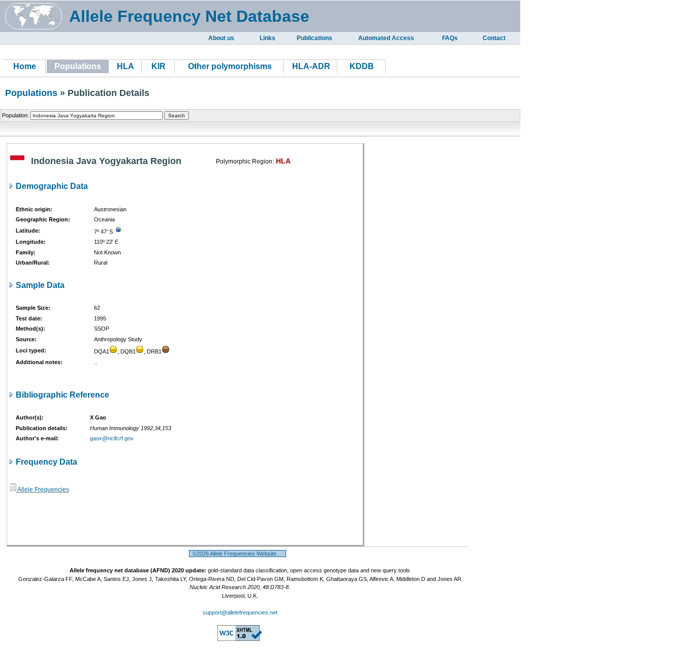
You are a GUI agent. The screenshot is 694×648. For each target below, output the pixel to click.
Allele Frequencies (42, 489)
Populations (31, 93)
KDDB (362, 66)
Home (24, 66)
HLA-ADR (311, 66)
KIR (158, 66)
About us (221, 38)
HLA (125, 66)
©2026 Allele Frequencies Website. (238, 553)
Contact (494, 38)
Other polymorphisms (230, 66)
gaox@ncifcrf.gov (112, 438)
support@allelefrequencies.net (240, 612)
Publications (314, 38)
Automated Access (386, 38)
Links (267, 38)
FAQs (450, 38)
